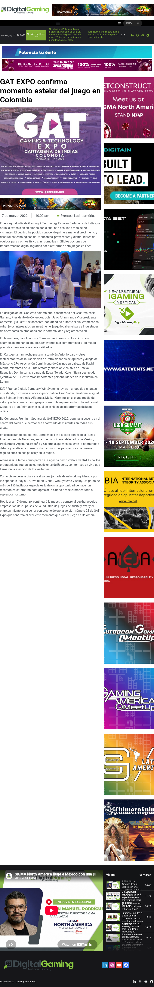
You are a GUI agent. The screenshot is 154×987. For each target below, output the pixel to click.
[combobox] (128, 23)
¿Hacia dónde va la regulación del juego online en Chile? (132, 906)
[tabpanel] (51, 910)
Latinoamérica (85, 216)
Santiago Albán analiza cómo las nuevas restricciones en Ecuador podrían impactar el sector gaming (132, 941)
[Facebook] (148, 35)
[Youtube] (143, 35)
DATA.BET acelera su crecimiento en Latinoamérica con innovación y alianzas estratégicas (133, 950)
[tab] (128, 885)
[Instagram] (137, 35)
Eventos (66, 216)
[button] (58, 23)
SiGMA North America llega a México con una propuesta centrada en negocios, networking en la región (132, 889)
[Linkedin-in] (132, 35)
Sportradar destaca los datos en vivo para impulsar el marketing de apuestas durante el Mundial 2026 (132, 930)
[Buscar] (138, 23)
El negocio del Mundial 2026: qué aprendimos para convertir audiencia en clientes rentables (131, 899)
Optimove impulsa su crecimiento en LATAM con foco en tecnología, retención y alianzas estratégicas (132, 920)
